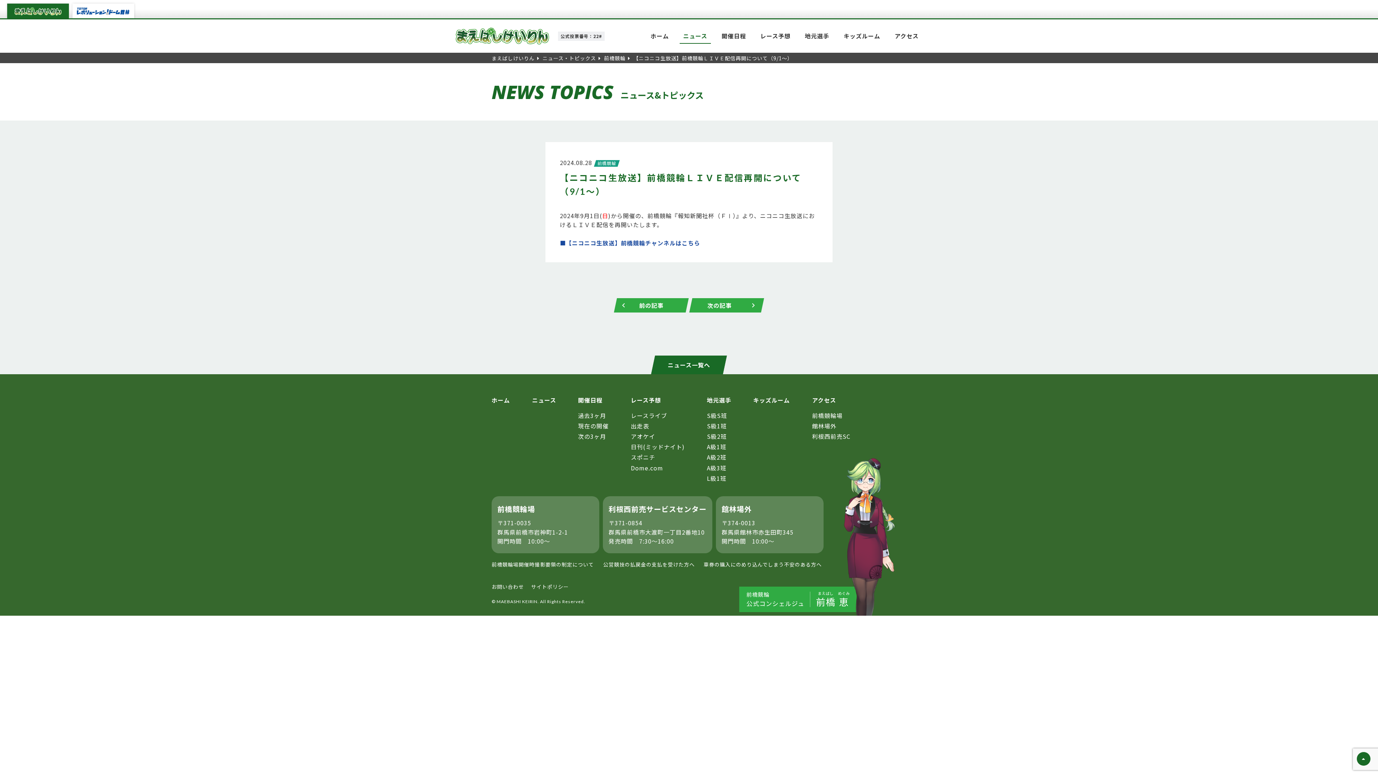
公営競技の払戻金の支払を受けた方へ (649, 564)
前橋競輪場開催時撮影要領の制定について (543, 564)
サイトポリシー (550, 586)
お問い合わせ (508, 586)
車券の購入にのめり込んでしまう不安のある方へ (763, 564)
